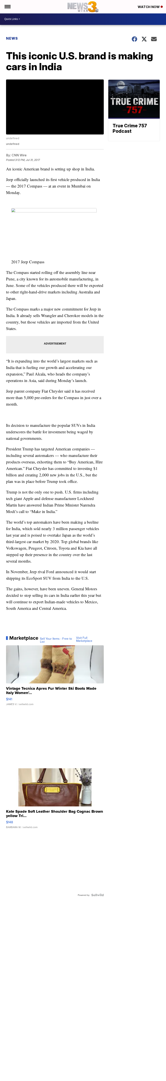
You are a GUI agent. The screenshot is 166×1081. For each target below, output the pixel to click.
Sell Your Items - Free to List (56, 640)
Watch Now (149, 7)
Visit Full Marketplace (84, 639)
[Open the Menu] (7, 6)
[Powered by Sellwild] (97, 895)
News (12, 38)
